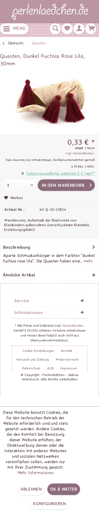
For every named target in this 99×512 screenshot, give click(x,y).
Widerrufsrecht (67, 359)
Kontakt (66, 350)
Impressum (68, 368)
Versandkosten (72, 325)
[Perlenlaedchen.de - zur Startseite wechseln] (49, 12)
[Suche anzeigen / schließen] (55, 28)
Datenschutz (31, 368)
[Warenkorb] (90, 28)
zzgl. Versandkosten (79, 153)
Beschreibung (16, 247)
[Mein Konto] (78, 28)
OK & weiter (63, 489)
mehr (87, 261)
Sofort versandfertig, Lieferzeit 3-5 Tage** (60, 173)
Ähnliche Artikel (19, 275)
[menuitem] (14, 28)
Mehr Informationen (35, 472)
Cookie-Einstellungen (38, 350)
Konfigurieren (49, 503)
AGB (50, 368)
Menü (19, 28)
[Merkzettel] (67, 28)
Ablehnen (31, 489)
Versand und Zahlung (32, 359)
